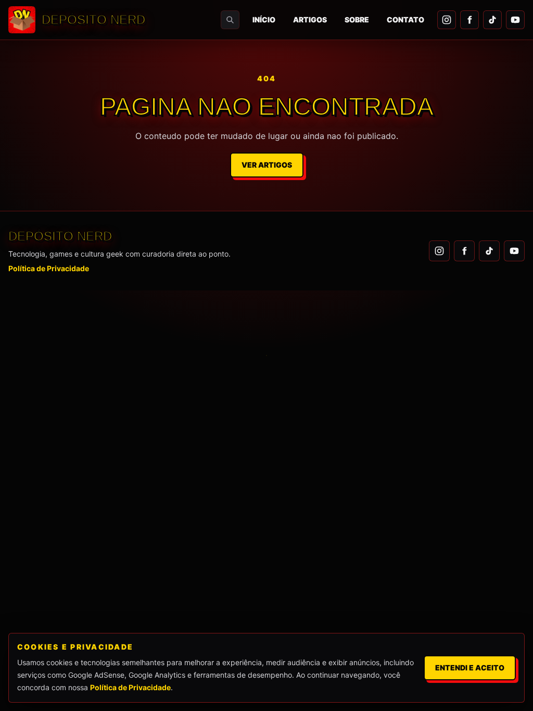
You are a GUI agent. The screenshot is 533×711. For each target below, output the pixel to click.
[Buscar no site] (230, 20)
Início (263, 19)
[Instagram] (446, 19)
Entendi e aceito (469, 667)
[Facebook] (469, 19)
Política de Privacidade (48, 268)
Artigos (310, 19)
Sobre (357, 19)
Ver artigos (267, 164)
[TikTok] (492, 19)
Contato (405, 19)
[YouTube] (515, 19)
